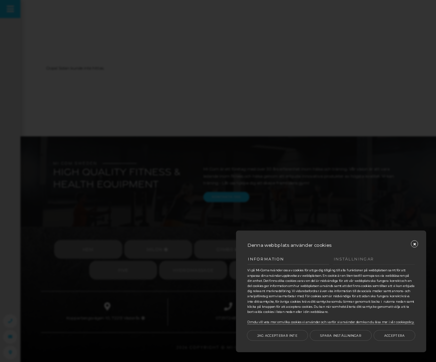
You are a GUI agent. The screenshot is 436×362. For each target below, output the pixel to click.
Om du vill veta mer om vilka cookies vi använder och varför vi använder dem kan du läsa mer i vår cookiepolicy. (330, 322)
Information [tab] (266, 259)
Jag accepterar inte (277, 335)
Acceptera (394, 335)
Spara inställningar (340, 335)
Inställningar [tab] (354, 259)
